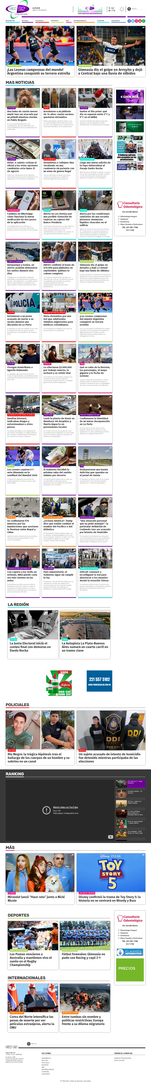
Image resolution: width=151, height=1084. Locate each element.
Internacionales (80, 20)
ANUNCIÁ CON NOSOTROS (122, 1058)
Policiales (39, 20)
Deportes (54, 20)
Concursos (115, 20)
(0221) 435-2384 (119, 1060)
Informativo (10, 20)
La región (100, 20)
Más (67, 20)
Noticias (25, 20)
